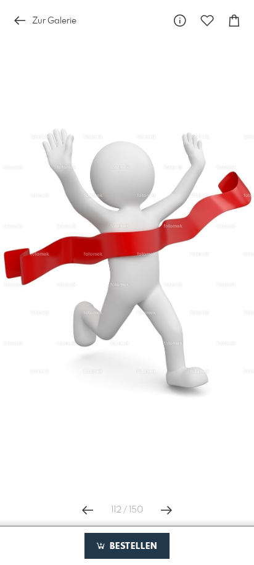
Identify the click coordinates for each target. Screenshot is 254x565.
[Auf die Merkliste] (207, 20)
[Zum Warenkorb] (234, 20)
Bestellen (132, 546)
